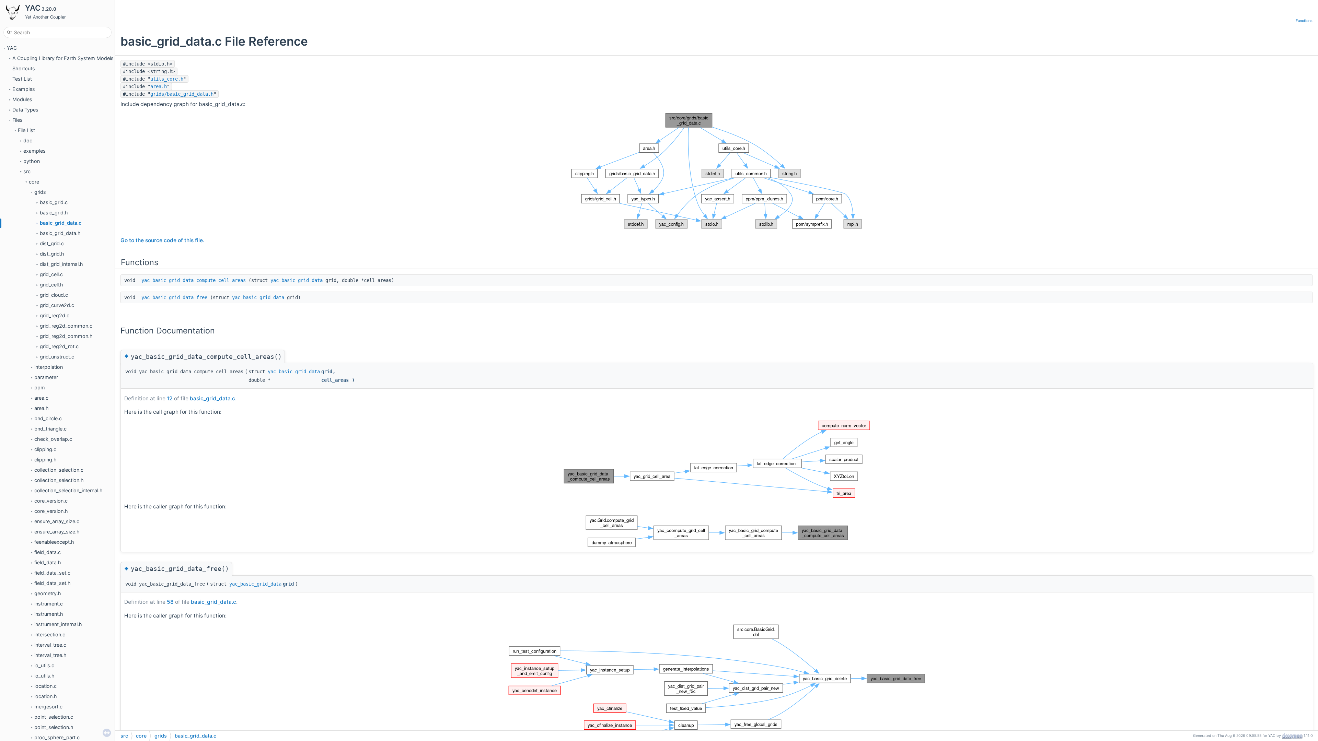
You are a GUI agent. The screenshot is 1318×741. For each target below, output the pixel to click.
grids (40, 192)
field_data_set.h (52, 583)
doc (27, 140)
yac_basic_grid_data (296, 280)
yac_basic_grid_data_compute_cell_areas (193, 280)
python (31, 161)
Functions (1304, 21)
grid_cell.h (51, 284)
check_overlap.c (53, 439)
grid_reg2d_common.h (66, 336)
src (27, 171)
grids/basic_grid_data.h (181, 94)
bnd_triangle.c (50, 429)
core (34, 182)
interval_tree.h (50, 655)
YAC (12, 48)
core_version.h (51, 511)
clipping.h (45, 459)
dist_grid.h (52, 254)
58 (170, 602)
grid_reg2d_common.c (66, 326)
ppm (39, 387)
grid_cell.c (51, 274)
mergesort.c (48, 706)
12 (170, 398)
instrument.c (48, 604)
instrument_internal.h (58, 624)
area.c (41, 398)
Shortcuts (23, 68)
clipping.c (45, 449)
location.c (45, 686)
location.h (45, 696)
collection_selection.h (59, 480)
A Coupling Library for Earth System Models (63, 58)
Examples (23, 89)
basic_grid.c (54, 202)
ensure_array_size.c (56, 521)
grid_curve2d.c (57, 305)
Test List (22, 79)
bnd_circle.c (48, 418)
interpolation (48, 367)
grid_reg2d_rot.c (59, 346)
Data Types (25, 110)
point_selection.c (53, 717)
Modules (22, 99)
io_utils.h (44, 676)
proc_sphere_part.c (57, 737)
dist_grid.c (52, 243)
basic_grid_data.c (60, 223)
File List (26, 130)
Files (17, 120)
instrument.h (48, 614)
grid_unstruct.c (57, 357)
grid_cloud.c (54, 295)
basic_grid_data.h (60, 233)
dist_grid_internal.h (61, 264)
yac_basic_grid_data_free (174, 297)
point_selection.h (53, 727)
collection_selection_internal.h (68, 490)
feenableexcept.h (54, 542)
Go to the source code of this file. (162, 240)
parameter (46, 377)
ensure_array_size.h (57, 531)
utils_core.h (166, 79)
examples (34, 151)
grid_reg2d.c (54, 315)
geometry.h (47, 593)
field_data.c (47, 552)
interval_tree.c (50, 645)
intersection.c (49, 634)
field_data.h (47, 562)
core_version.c (51, 501)
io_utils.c (44, 665)
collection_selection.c (58, 470)
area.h (41, 408)
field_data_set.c (52, 573)
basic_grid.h (54, 212)
